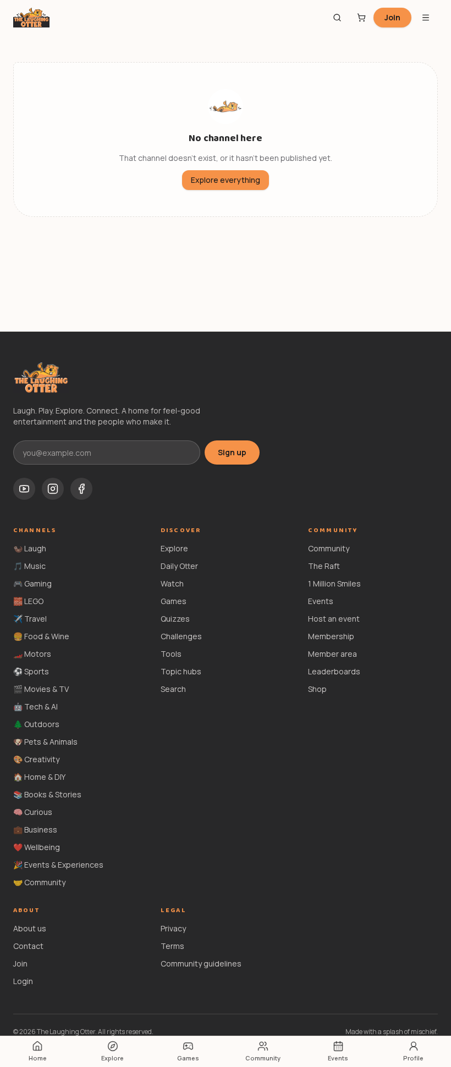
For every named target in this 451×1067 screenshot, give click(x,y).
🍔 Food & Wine (41, 636)
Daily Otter (179, 566)
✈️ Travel (30, 618)
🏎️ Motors (32, 654)
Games (173, 601)
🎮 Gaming (32, 583)
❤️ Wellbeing (36, 847)
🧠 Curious (32, 812)
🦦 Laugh (29, 548)
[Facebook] (81, 489)
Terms (172, 946)
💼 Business (35, 829)
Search (173, 689)
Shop (317, 689)
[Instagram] (53, 489)
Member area (332, 654)
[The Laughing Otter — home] (31, 17)
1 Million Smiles (334, 583)
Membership (331, 636)
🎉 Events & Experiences (58, 864)
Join (392, 17)
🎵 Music (29, 566)
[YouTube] (24, 489)
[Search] (337, 17)
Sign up (232, 452)
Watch (172, 583)
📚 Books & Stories (47, 794)
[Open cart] (361, 17)
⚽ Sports (31, 671)
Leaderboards (334, 671)
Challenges (181, 636)
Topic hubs (181, 671)
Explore (174, 548)
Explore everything (225, 180)
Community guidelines (201, 963)
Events (320, 601)
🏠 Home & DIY (39, 777)
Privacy (173, 928)
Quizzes (175, 618)
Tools (171, 654)
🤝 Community (39, 882)
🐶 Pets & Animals (45, 741)
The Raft (324, 566)
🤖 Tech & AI (35, 706)
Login (23, 981)
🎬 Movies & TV (41, 689)
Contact (28, 946)
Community (328, 548)
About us (29, 928)
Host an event (334, 618)
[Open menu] (426, 17)
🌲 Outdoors (36, 724)
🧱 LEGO (28, 601)
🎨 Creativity (36, 759)
